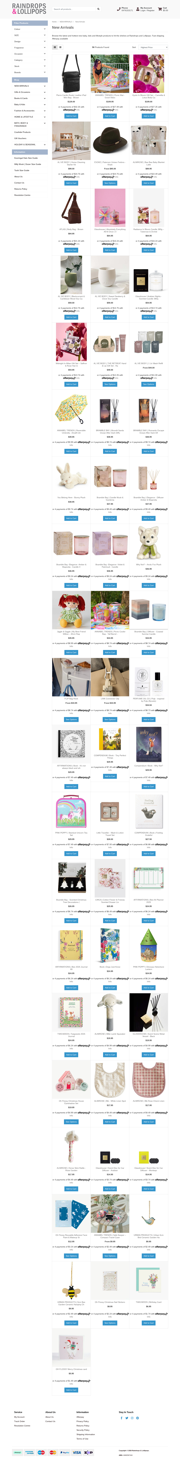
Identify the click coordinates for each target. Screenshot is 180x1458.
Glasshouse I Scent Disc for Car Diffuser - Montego (148, 1169)
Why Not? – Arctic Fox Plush (148, 564)
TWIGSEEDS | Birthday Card (148, 1302)
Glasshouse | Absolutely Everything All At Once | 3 (110, 230)
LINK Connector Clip (110, 699)
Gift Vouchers (20, 138)
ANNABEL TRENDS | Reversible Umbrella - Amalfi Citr (71, 431)
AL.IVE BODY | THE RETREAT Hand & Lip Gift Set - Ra (110, 364)
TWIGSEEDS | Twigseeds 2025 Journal (71, 1035)
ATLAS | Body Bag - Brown (71, 229)
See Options (109, 183)
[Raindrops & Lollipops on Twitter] (127, 1418)
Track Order (19, 1421)
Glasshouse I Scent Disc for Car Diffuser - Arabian (110, 1169)
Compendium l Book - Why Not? (148, 766)
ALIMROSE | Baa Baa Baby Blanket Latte (149, 163)
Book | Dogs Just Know (110, 967)
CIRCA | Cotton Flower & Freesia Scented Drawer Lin (110, 901)
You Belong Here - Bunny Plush (71, 497)
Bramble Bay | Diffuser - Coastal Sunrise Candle (148, 632)
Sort (134, 47)
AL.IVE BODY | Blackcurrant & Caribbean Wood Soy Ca (71, 297)
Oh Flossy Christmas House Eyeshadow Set (71, 1102)
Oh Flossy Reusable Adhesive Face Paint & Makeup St (71, 1236)
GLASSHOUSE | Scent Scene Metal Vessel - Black (149, 1035)
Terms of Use (82, 1439)
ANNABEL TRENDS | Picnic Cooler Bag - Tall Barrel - (110, 632)
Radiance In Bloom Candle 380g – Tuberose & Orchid (148, 230)
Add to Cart (71, 116)
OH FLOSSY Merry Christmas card (71, 1369)
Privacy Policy (82, 1421)
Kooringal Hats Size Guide (26, 158)
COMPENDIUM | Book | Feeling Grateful (149, 834)
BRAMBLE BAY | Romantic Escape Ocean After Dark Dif (148, 431)
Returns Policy (20, 189)
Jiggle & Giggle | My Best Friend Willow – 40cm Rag (71, 632)
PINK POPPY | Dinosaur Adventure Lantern (148, 968)
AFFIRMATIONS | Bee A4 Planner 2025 (149, 901)
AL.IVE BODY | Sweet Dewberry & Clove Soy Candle (110, 297)
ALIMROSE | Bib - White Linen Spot (110, 1101)
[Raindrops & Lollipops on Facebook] (121, 1418)
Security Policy (82, 1430)
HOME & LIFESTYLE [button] (23, 117)
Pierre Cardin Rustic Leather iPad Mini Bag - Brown (71, 96)
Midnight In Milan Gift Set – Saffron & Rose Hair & (71, 364)
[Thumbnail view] (55, 47)
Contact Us (19, 183)
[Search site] (98, 9)
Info (78, 110)
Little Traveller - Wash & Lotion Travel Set (110, 834)
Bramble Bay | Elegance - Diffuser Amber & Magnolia (149, 498)
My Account (19, 1417)
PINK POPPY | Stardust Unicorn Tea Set (71, 834)
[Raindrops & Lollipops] (30, 9)
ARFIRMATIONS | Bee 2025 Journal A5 (71, 968)
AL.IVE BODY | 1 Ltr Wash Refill (149, 363)
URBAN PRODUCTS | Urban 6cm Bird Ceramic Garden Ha (149, 1236)
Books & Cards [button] (21, 98)
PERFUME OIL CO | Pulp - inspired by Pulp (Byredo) (148, 700)
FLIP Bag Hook (71, 699)
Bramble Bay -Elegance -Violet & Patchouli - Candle (109, 565)
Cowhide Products (22, 132)
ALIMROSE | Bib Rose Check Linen (148, 1101)
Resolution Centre (22, 195)
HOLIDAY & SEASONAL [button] (25, 144)
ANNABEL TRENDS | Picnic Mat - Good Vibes (110, 96)
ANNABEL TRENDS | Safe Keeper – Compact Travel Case (110, 1236)
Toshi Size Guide (21, 170)
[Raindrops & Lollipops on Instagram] (132, 1418)
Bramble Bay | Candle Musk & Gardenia (110, 498)
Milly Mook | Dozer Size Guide (27, 164)
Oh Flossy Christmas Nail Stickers (110, 1302)
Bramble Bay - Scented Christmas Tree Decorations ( (71, 901)
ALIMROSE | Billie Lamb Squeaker (110, 1034)
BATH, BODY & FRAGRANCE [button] (21, 124)
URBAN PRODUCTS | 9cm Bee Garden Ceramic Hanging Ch (71, 1303)
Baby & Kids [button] (19, 104)
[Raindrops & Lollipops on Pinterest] (137, 1418)
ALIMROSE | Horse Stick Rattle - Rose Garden (71, 1169)
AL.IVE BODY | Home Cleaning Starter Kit (71, 163)
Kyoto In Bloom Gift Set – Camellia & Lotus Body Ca (148, 96)
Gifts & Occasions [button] (22, 92)
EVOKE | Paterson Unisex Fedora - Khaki (110, 163)
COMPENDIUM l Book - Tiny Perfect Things (110, 756)
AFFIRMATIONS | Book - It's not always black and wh (71, 767)
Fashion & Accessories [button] (24, 111)
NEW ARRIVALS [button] (21, 86)
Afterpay (80, 1417)
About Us (18, 176)
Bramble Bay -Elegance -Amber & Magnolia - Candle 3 (71, 565)
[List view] (60, 47)
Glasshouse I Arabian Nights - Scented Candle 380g (148, 297)
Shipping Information (85, 1434)
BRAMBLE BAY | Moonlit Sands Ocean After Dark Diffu (110, 431)
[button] (125, 9)
